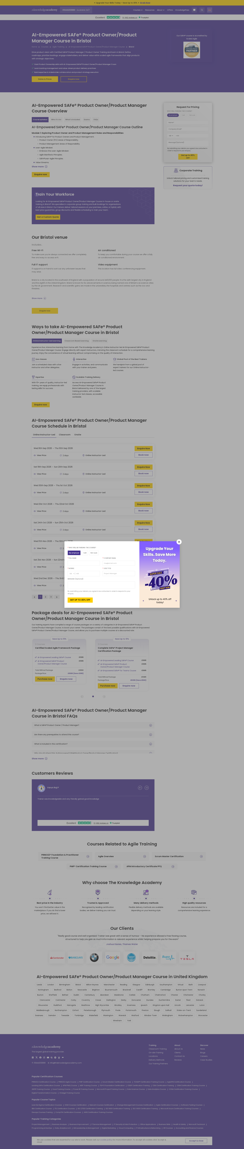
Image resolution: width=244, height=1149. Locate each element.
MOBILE (71, 568)
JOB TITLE (107, 568)
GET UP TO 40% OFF (80, 599)
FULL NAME (72, 558)
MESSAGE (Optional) (75, 579)
